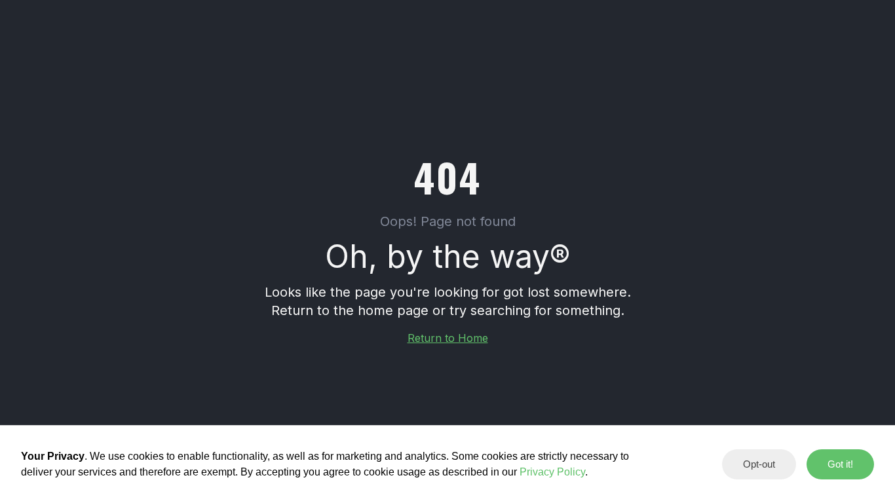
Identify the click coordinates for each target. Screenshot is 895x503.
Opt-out (759, 464)
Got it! (840, 464)
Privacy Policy (552, 471)
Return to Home (448, 338)
